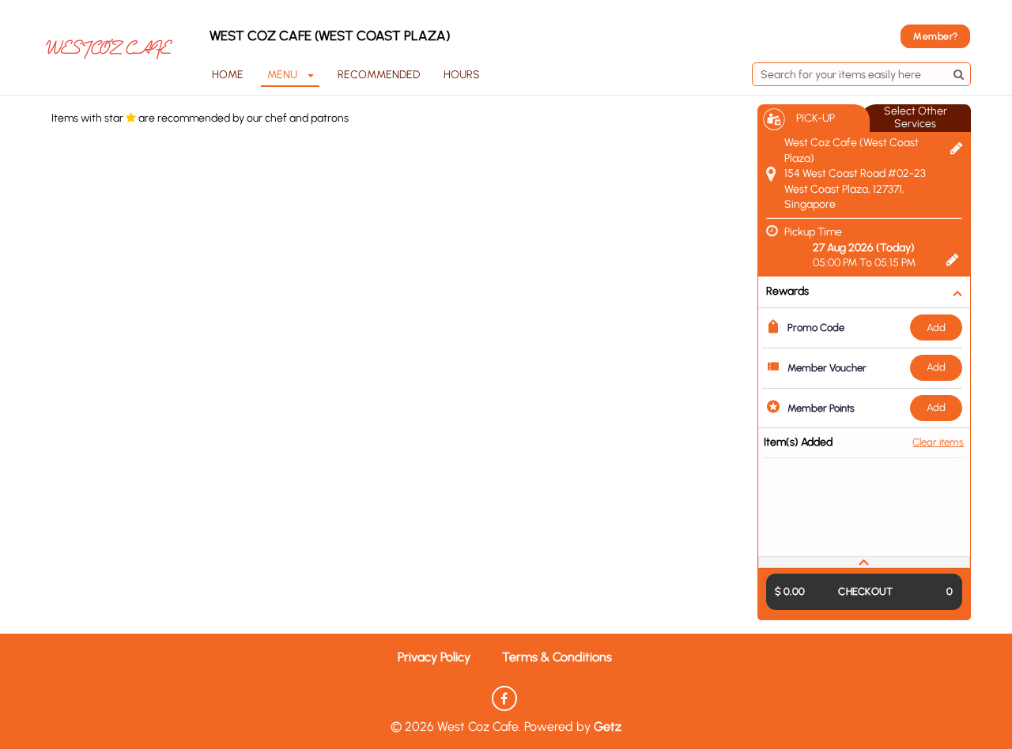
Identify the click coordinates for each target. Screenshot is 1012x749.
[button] (864, 562)
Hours (462, 74)
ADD (936, 327)
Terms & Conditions (557, 656)
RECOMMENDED (379, 74)
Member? (935, 36)
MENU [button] (282, 74)
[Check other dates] (952, 258)
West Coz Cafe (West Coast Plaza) (330, 35)
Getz (607, 726)
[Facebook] (504, 698)
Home (228, 74)
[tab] (864, 562)
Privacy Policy (434, 656)
